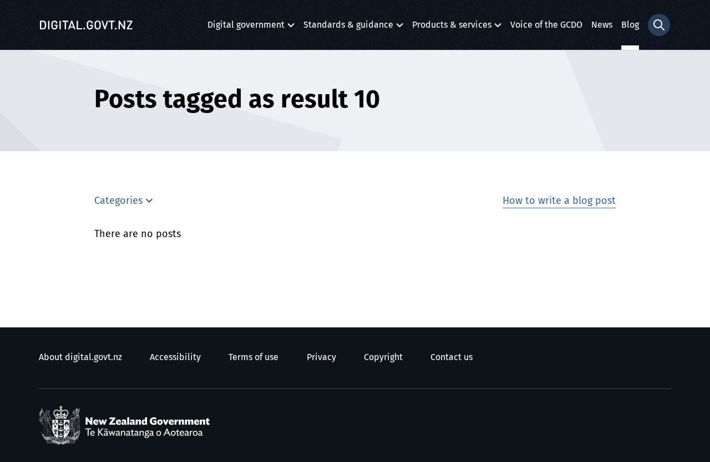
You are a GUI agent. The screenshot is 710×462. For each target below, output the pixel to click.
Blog (630, 24)
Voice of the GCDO (546, 24)
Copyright (383, 357)
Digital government (246, 27)
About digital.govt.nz (80, 357)
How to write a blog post (559, 201)
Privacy (321, 357)
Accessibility (175, 357)
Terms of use (253, 357)
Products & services (451, 27)
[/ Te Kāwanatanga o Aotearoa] (127, 425)
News (601, 24)
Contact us (451, 357)
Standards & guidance (348, 27)
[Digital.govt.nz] (86, 25)
